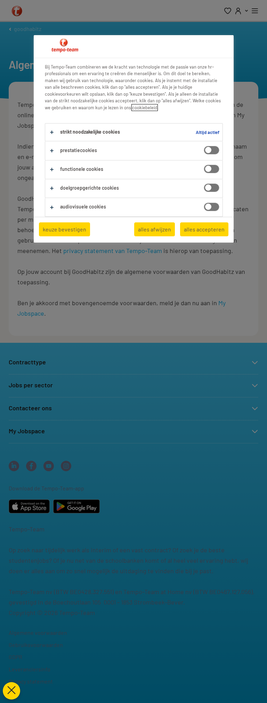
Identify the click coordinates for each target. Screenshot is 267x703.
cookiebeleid (144, 107)
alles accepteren (204, 229)
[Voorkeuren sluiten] (11, 691)
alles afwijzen (154, 229)
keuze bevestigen (64, 229)
